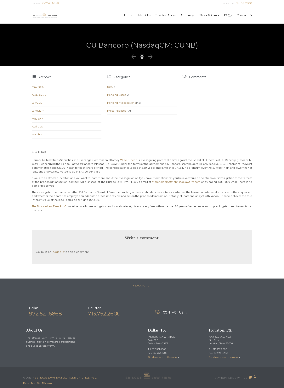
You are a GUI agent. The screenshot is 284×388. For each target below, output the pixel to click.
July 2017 (37, 102)
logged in (58, 251)
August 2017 (39, 94)
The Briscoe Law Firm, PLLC (49, 206)
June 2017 (38, 110)
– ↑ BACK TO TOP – (142, 285)
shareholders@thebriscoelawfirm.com (176, 181)
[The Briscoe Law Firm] (45, 15)
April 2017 (37, 126)
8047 (110, 86)
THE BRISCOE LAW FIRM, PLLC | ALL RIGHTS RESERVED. (64, 377)
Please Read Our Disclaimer (38, 383)
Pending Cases (116, 94)
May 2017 (37, 118)
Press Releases (116, 110)
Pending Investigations (121, 102)
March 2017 (39, 134)
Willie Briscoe (128, 160)
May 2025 (37, 86)
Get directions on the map (162, 357)
